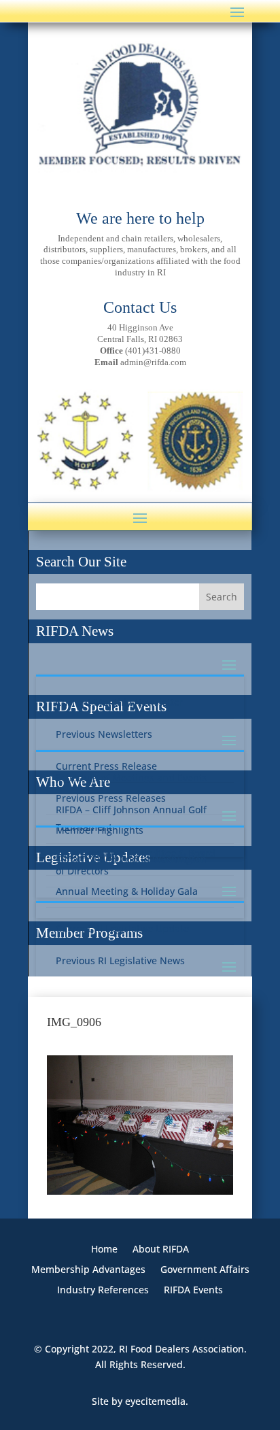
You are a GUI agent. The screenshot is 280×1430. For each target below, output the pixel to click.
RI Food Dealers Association (181, 1348)
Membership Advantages (88, 1270)
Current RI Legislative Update (122, 928)
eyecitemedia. (156, 1401)
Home (104, 1249)
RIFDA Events (193, 1290)
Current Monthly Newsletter (119, 702)
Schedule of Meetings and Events (131, 777)
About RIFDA (161, 1249)
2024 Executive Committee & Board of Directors (135, 862)
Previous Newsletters (104, 734)
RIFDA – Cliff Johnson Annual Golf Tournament (131, 818)
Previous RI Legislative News (120, 960)
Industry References (103, 1290)
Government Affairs (204, 1270)
